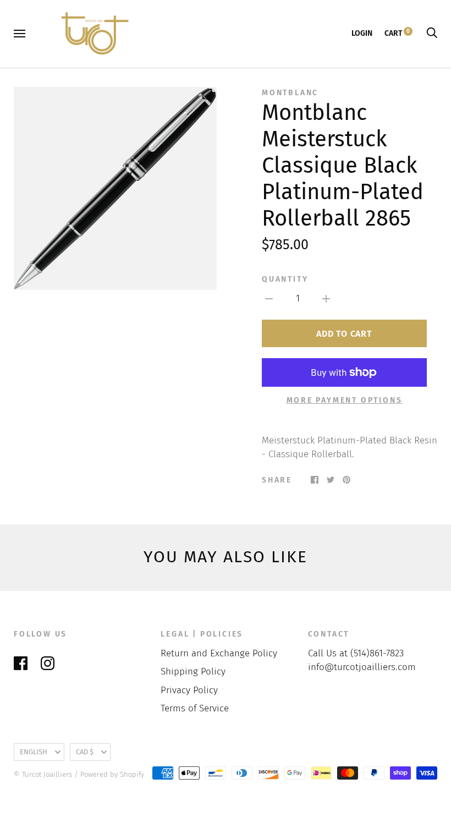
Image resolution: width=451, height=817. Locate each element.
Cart (397, 33)
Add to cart (344, 333)
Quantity (285, 279)
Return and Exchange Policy (219, 653)
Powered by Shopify (112, 774)
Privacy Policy (189, 690)
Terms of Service (195, 708)
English (33, 752)
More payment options (345, 400)
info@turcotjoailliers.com (362, 667)
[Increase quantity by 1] (326, 299)
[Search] (431, 33)
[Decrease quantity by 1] (269, 299)
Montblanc (290, 92)
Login (361, 33)
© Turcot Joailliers (43, 774)
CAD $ (85, 752)
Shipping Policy (193, 671)
